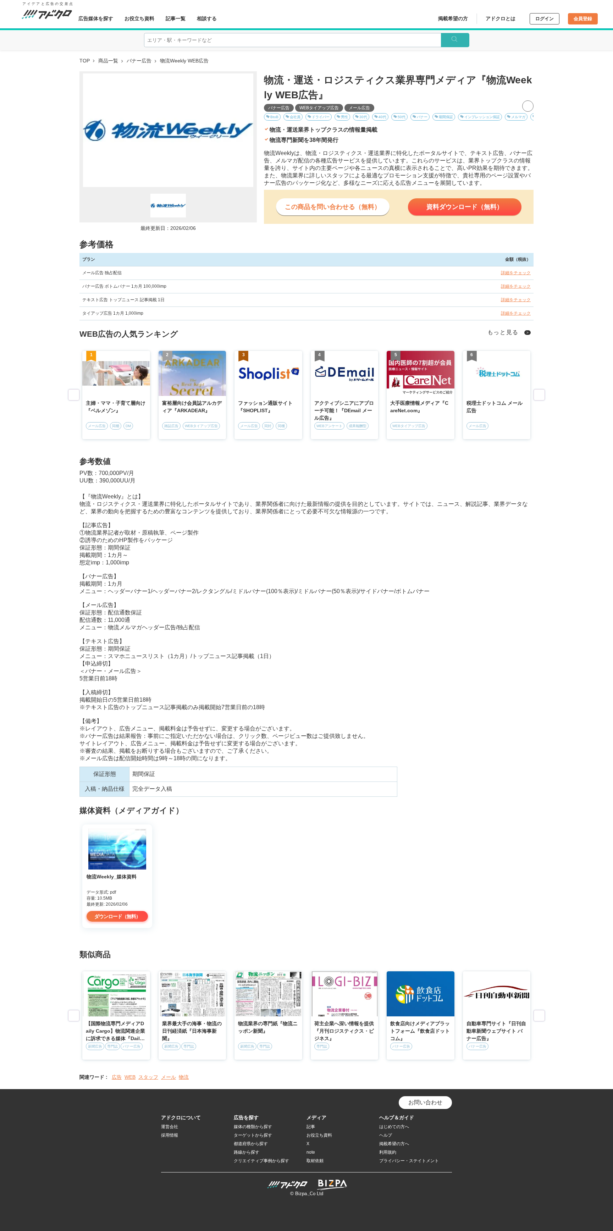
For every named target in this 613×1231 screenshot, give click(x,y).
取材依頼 (315, 1160)
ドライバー (321, 117)
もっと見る (503, 332)
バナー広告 (139, 61)
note (310, 1152)
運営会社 (169, 1126)
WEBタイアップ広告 (319, 107)
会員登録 (583, 18)
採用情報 (169, 1135)
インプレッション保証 (482, 117)
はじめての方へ (394, 1126)
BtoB (274, 117)
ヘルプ (385, 1135)
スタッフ (148, 1077)
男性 (344, 117)
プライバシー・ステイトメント (409, 1160)
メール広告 (359, 107)
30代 (363, 117)
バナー (422, 117)
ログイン (544, 18)
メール (168, 1077)
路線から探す (246, 1152)
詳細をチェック (516, 272)
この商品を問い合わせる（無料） (333, 206)
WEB (130, 1077)
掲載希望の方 (453, 18)
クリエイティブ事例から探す (261, 1160)
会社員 (295, 117)
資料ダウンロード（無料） (464, 206)
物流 (184, 1077)
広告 (117, 1077)
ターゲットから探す (253, 1135)
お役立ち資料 (139, 18)
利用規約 (387, 1152)
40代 (382, 117)
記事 (310, 1126)
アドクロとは (500, 18)
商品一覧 (108, 61)
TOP (84, 61)
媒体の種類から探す (253, 1126)
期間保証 (446, 117)
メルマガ (518, 117)
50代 (401, 117)
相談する (207, 18)
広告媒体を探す (95, 18)
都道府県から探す (251, 1143)
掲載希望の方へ (394, 1143)
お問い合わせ (425, 1102)
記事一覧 (176, 18)
